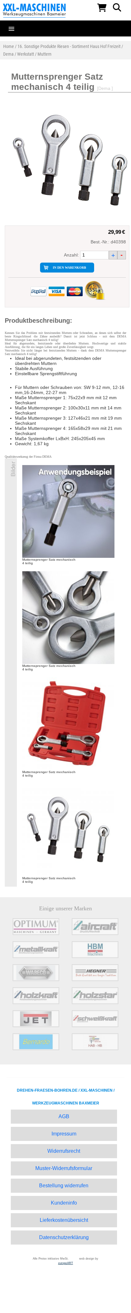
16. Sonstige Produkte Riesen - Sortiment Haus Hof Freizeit (69, 46)
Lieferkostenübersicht (64, 1220)
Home (8, 46)
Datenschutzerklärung (64, 1237)
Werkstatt (25, 54)
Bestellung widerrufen (63, 1185)
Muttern (45, 54)
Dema (8, 54)
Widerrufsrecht (63, 1151)
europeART (65, 1263)
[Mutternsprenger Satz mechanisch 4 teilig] (68, 511)
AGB (64, 1116)
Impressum (64, 1133)
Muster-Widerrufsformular (63, 1168)
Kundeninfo (64, 1203)
